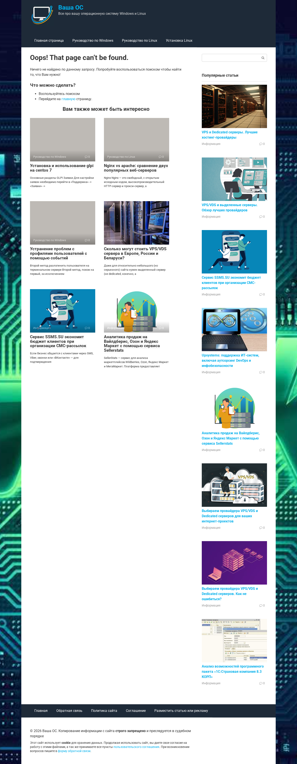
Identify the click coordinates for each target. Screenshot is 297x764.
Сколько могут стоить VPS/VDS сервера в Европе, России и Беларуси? (135, 253)
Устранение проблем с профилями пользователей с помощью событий (58, 253)
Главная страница (49, 40)
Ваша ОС (70, 7)
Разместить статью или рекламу (181, 711)
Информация (211, 144)
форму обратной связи (74, 751)
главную (68, 99)
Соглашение (136, 711)
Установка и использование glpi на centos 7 (61, 168)
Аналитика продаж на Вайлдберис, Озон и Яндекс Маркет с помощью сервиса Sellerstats (132, 343)
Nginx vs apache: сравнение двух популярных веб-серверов (136, 168)
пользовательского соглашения (136, 747)
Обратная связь (69, 711)
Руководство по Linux (139, 40)
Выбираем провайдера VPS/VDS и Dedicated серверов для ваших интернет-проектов (230, 516)
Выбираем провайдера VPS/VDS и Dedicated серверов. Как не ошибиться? (230, 594)
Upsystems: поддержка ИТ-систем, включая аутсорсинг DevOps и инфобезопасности (230, 360)
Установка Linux (179, 40)
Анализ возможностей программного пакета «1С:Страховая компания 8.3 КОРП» (233, 671)
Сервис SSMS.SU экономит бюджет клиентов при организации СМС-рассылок (58, 341)
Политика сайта (104, 711)
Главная (41, 711)
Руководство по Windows (92, 40)
